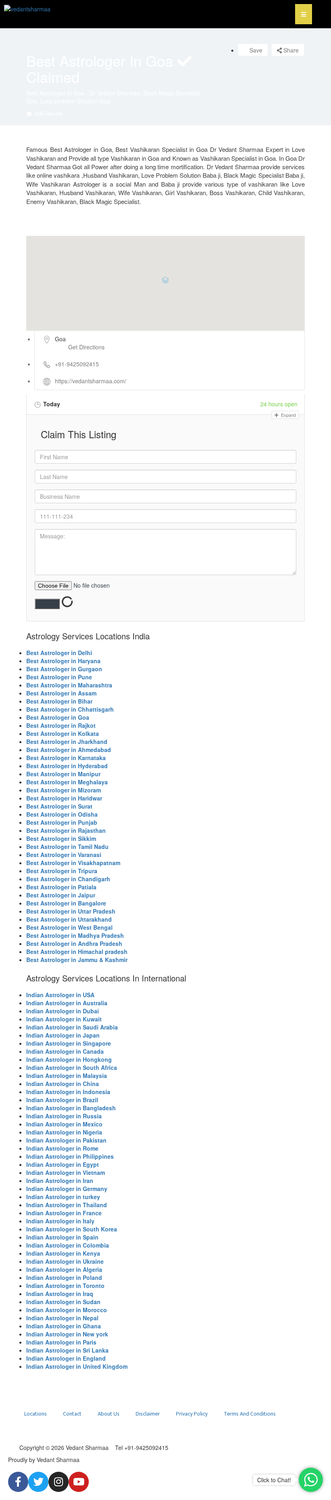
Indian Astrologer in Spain (62, 1237)
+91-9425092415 (77, 364)
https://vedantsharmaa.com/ (90, 381)
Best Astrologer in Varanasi (63, 855)
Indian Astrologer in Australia (66, 1003)
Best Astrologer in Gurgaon (64, 669)
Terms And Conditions (250, 1413)
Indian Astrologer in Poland (64, 1277)
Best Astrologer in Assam (61, 693)
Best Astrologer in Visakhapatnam (73, 863)
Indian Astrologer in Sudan (63, 1302)
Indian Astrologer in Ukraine (65, 1261)
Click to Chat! (274, 1480)
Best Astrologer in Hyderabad (67, 766)
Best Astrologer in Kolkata (62, 733)
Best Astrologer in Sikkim (61, 838)
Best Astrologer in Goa (57, 717)
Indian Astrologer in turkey (63, 1197)
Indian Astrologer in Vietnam (65, 1172)
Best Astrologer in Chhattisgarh (70, 709)
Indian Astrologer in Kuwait (64, 1019)
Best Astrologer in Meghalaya (67, 782)
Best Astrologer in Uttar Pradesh (70, 911)
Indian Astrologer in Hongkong (69, 1059)
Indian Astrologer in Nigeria (64, 1132)
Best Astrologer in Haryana (63, 661)
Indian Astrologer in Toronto (65, 1286)
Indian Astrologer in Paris (61, 1342)
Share (290, 50)
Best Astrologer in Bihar (59, 701)
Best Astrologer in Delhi (59, 653)
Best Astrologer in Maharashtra (69, 685)
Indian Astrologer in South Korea (71, 1229)
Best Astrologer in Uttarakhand (69, 919)
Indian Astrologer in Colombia (67, 1245)
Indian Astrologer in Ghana (63, 1326)
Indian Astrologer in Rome (62, 1148)
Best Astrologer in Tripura (61, 871)
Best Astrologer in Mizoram (63, 790)
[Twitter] (38, 1482)
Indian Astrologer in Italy (60, 1221)
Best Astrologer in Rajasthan (66, 830)
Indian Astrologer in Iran (59, 1180)
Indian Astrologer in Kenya (63, 1253)
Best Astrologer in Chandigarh (68, 879)
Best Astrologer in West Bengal (69, 927)
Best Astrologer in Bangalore (66, 903)
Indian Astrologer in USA (60, 995)
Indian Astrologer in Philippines (70, 1156)
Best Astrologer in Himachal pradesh (77, 951)
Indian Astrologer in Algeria (64, 1269)
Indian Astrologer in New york (67, 1334)
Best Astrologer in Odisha (62, 814)
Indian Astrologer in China (62, 1084)
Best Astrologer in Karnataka (66, 758)
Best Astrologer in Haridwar (64, 798)
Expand (288, 415)
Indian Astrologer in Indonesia (68, 1092)
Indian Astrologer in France (64, 1213)
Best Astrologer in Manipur (63, 774)
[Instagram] (58, 1482)
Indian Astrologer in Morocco (66, 1310)
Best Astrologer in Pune (59, 677)
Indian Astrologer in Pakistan (66, 1140)
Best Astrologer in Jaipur (60, 895)
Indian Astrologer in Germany (66, 1189)
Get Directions (86, 347)
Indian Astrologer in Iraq (59, 1294)
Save (255, 50)
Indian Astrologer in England (66, 1358)
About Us (108, 1413)
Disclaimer (148, 1413)
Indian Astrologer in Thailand (66, 1205)
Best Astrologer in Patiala (61, 887)
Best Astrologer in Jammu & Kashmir (77, 960)
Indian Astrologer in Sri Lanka (67, 1350)
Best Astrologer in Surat (59, 806)
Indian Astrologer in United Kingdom (77, 1366)
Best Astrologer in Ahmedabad (68, 750)
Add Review (48, 113)
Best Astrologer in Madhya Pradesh (75, 935)
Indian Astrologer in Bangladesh (71, 1108)
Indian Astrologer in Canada (65, 1051)
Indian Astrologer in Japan (63, 1035)
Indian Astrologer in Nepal (62, 1318)
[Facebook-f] (18, 1482)
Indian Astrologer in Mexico (64, 1124)
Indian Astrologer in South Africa (71, 1067)
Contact (72, 1413)
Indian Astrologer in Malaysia (66, 1075)
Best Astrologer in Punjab (61, 822)
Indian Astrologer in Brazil (62, 1100)
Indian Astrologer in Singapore (68, 1043)
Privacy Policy (191, 1413)
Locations (35, 1413)
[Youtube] (79, 1482)
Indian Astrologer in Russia (64, 1116)
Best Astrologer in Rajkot (61, 725)
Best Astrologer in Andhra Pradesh (74, 943)
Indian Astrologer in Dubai (62, 1011)
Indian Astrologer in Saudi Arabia (72, 1027)
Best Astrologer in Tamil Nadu (67, 846)
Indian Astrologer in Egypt (62, 1164)
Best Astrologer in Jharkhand (66, 741)
